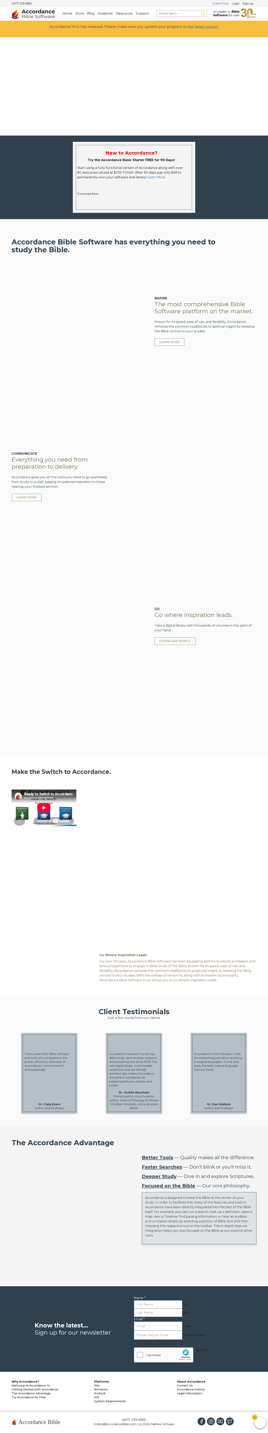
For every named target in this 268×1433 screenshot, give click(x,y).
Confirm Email (193, 1335)
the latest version (203, 27)
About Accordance (191, 1381)
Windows (101, 1389)
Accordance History (191, 1389)
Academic (105, 13)
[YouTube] (220, 1421)
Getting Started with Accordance (35, 1389)
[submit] (203, 13)
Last (185, 1313)
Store (79, 13)
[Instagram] (211, 1421)
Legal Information (189, 1393)
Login (236, 3)
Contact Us (185, 1385)
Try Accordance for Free (29, 1397)
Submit (202, 1350)
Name (140, 1298)
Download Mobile (175, 641)
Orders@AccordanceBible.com (115, 1424)
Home (67, 13)
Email (139, 1319)
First (185, 1304)
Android (99, 1393)
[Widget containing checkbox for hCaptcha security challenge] (163, 1354)
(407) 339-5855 (22, 3)
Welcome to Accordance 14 (31, 1385)
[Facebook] (201, 1421)
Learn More (156, 177)
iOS (96, 1397)
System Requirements (110, 1401)
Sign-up (248, 3)
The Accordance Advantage (31, 1393)
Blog (91, 13)
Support (142, 13)
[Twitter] (230, 1421)
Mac (97, 1385)
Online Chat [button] (220, 3)
